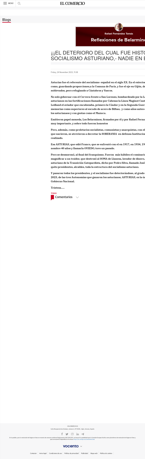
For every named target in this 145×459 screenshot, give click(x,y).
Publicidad (84, 453)
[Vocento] (72, 446)
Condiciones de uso (55, 453)
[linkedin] (77, 434)
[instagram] (72, 434)
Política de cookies (106, 453)
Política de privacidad (71, 453)
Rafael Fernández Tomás (119, 33)
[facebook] (62, 434)
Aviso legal (43, 453)
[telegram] (82, 433)
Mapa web (93, 453)
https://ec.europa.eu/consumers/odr (83, 439)
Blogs (6, 20)
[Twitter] (67, 434)
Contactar (33, 453)
